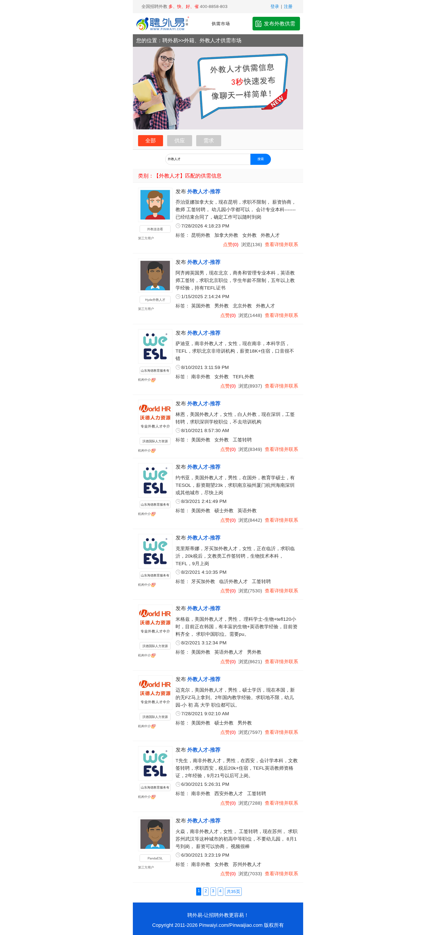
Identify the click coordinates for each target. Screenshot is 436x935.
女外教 (249, 235)
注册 (288, 6)
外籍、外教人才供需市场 (212, 40)
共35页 (233, 891)
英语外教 (247, 510)
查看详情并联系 (281, 244)
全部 (150, 140)
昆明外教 (200, 235)
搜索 (261, 159)
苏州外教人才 (247, 864)
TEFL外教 (243, 376)
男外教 (221, 305)
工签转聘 (242, 439)
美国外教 (200, 439)
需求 (208, 140)
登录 (274, 6)
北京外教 (242, 305)
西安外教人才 (228, 793)
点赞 (228, 244)
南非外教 (200, 376)
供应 (179, 140)
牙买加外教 (203, 581)
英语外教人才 (228, 652)
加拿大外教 (226, 235)
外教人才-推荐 (203, 191)
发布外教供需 (279, 24)
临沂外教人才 (233, 581)
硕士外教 (223, 510)
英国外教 (200, 305)
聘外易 (170, 40)
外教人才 (270, 235)
